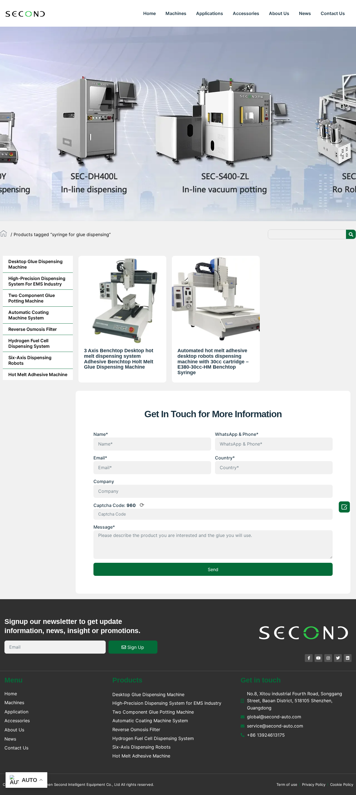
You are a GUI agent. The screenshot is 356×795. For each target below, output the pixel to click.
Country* (225, 458)
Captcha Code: (118, 505)
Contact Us (333, 13)
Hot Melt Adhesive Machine (37, 374)
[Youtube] (318, 658)
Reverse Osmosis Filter (32, 329)
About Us (279, 13)
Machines (175, 13)
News (305, 13)
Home (149, 13)
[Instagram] (328, 658)
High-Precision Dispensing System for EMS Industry (36, 281)
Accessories (246, 13)
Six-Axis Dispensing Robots (29, 360)
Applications (209, 13)
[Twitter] (338, 658)
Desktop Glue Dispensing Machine (35, 264)
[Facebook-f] (309, 658)
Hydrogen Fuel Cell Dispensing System (29, 343)
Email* (100, 458)
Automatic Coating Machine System (28, 315)
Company (103, 481)
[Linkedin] (348, 658)
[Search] (351, 234)
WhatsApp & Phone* (236, 434)
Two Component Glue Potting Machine (31, 298)
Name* (100, 434)
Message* (104, 527)
